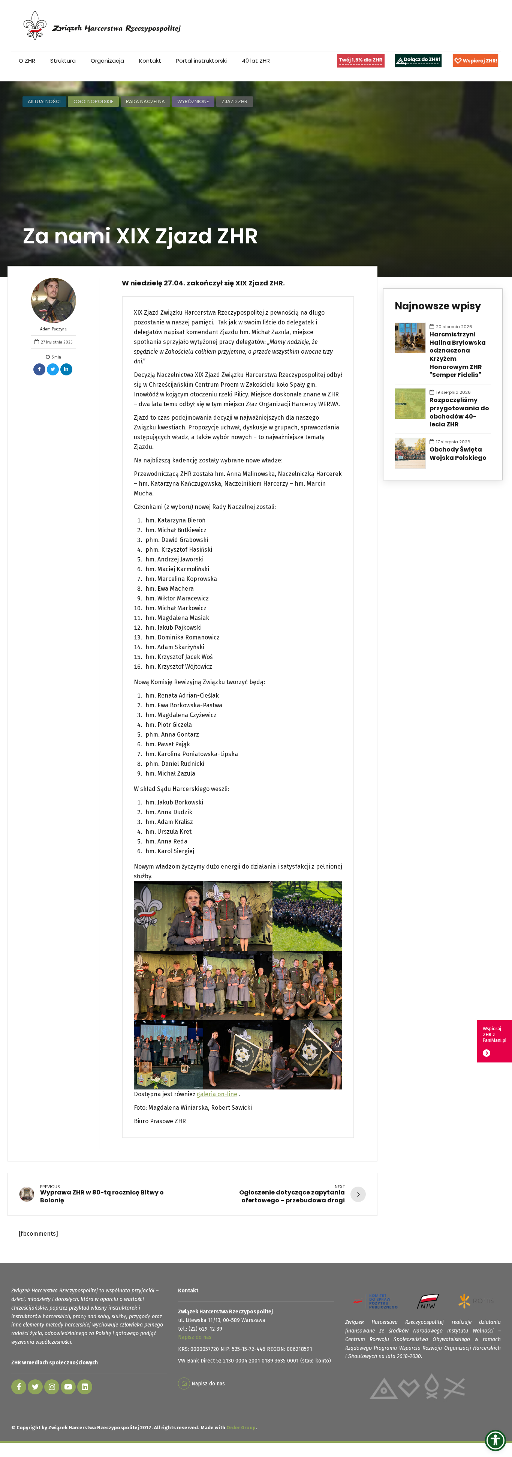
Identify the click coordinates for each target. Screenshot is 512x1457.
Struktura (63, 61)
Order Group (241, 1427)
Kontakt (150, 61)
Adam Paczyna (53, 329)
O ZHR (27, 61)
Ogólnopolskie (93, 101)
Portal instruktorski (201, 61)
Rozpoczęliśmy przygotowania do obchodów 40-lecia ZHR (459, 412)
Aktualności (44, 101)
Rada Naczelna (145, 101)
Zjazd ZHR (234, 101)
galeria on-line (217, 1094)
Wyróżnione (193, 101)
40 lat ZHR (256, 61)
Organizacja (107, 61)
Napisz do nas (194, 1337)
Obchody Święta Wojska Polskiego (458, 454)
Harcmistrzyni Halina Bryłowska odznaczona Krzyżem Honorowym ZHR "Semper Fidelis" (458, 354)
